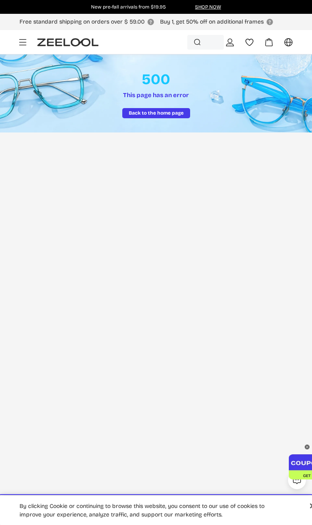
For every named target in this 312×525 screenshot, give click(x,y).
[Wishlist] (249, 42)
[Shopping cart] (264, 45)
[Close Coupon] (307, 447)
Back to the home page (156, 113)
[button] (297, 458)
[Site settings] (283, 45)
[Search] (197, 42)
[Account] (230, 42)
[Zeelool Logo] (68, 42)
